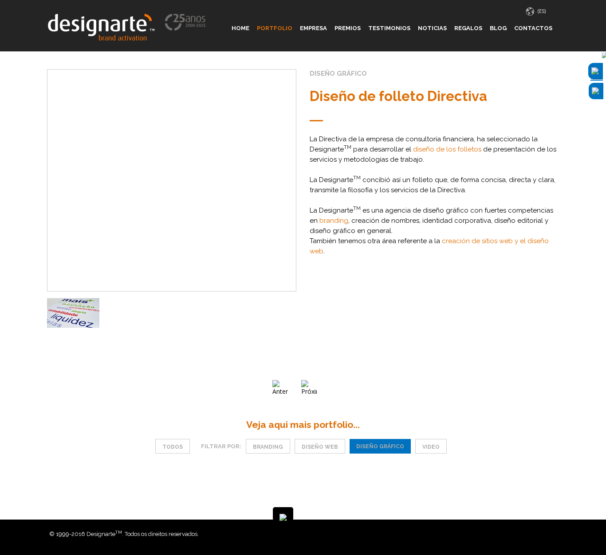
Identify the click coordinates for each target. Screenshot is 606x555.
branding (333, 221)
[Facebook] (541, 533)
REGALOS (468, 28)
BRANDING (268, 447)
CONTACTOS (533, 28)
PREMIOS (347, 28)
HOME (240, 28)
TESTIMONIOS (389, 28)
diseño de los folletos (447, 149)
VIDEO (431, 447)
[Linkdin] (548, 533)
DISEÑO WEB (320, 447)
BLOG (498, 28)
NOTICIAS (432, 28)
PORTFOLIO (274, 28)
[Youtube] (554, 533)
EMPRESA (313, 28)
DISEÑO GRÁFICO (380, 446)
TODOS (172, 447)
